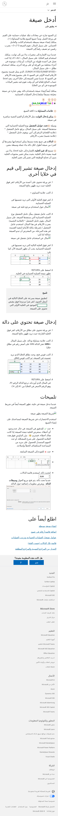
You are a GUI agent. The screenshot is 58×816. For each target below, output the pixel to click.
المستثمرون (51, 783)
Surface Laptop (49, 582)
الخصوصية (33, 807)
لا (20, 562)
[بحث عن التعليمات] (48, 3)
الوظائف (52, 770)
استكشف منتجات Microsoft (46, 600)
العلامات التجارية (10, 807)
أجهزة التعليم (50, 639)
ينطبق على (49, 26)
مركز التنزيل (51, 617)
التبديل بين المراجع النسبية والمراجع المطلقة (35, 548)
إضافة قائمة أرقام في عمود (43, 531)
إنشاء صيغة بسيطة (47, 526)
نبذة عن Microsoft (49, 774)
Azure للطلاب (50, 667)
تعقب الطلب (50, 622)
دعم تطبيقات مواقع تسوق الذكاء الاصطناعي (40, 734)
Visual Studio (50, 756)
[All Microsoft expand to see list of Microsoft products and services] (54, 3)
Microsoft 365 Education (46, 649)
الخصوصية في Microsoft (46, 779)
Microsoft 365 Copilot (47, 707)
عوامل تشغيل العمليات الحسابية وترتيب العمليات (33, 537)
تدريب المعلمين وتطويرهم (46, 658)
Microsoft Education (48, 635)
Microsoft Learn (49, 729)
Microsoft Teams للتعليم (46, 644)
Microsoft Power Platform (46, 747)
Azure (53, 689)
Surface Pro (51, 577)
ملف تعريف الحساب (48, 613)
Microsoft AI (50, 680)
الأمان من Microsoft (48, 684)
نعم (36, 562)
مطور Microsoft (49, 725)
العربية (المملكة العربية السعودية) (39, 791)
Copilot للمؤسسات (48, 586)
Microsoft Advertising (47, 703)
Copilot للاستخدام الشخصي (46, 591)
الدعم (53, 10)
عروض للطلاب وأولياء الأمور (45, 662)
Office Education (49, 653)
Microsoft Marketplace (47, 743)
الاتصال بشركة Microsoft (46, 807)
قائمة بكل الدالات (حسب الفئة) (42, 543)
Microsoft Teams (49, 712)
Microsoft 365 (50, 595)
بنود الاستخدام (23, 807)
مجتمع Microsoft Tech (47, 738)
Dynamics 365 (50, 693)
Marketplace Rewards (47, 752)
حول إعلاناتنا (51, 811)
